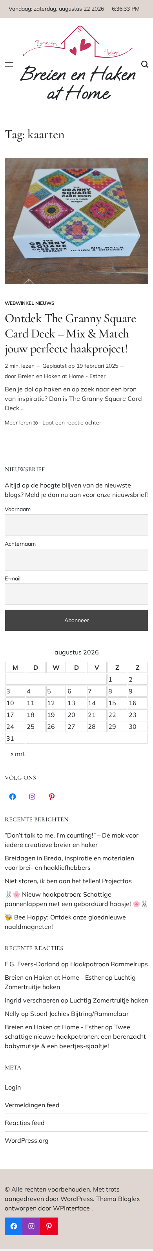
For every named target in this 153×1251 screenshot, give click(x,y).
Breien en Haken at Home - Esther (62, 376)
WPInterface (71, 1208)
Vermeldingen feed (32, 1105)
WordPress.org (27, 1140)
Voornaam (18, 509)
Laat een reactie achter (71, 423)
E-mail (12, 578)
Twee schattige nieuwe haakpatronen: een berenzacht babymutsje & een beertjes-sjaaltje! (75, 1036)
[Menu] (9, 64)
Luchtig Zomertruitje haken (109, 1000)
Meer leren (21, 423)
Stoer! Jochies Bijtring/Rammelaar (79, 1013)
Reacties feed (25, 1123)
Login (13, 1087)
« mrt (18, 754)
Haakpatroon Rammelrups (109, 964)
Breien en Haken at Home (77, 84)
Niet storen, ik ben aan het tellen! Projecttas (68, 881)
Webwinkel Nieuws (30, 303)
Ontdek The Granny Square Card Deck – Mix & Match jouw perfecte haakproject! (70, 333)
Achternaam (20, 543)
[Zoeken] (144, 64)
